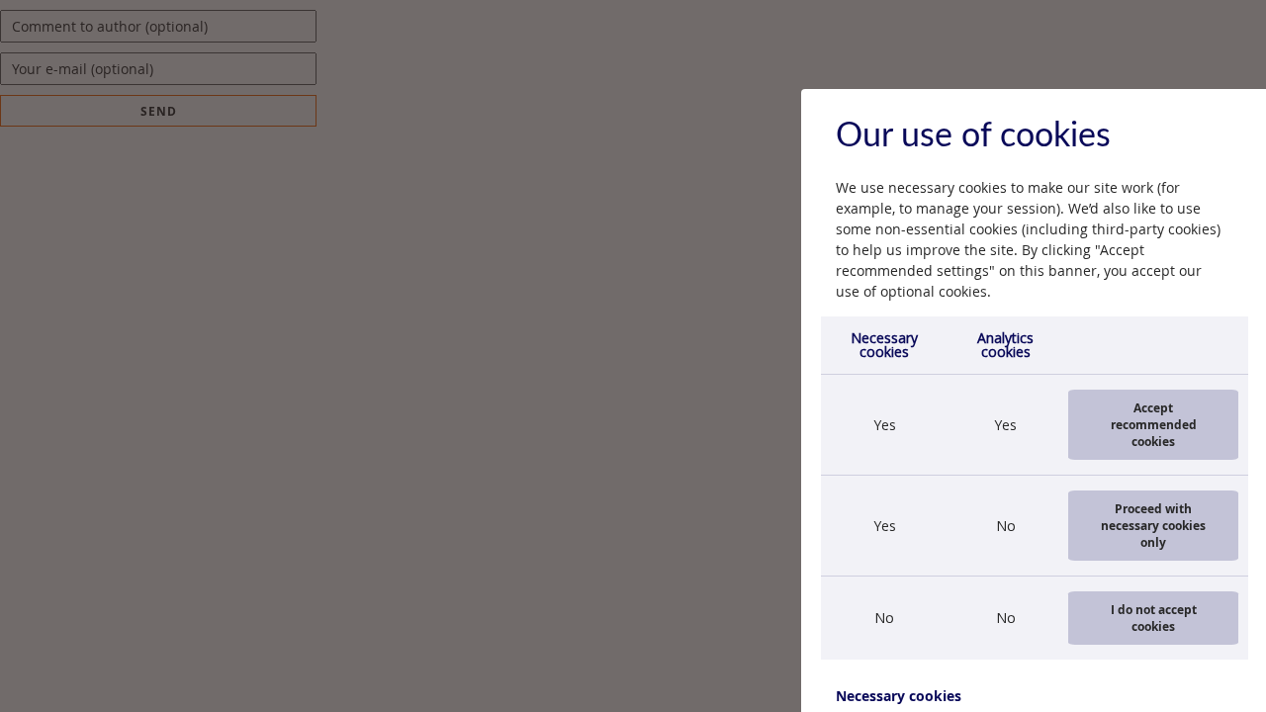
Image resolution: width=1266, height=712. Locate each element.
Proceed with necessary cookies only (1153, 525)
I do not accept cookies (1154, 618)
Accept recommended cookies (1154, 425)
